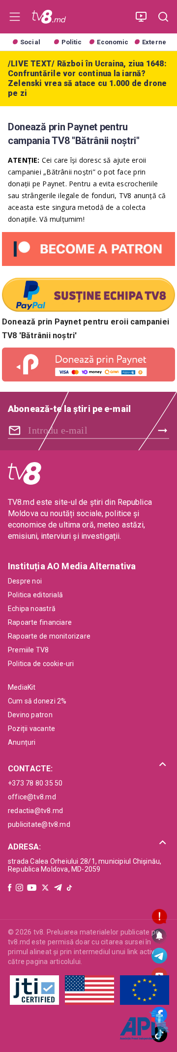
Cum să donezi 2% (37, 701)
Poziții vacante (31, 728)
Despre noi (25, 581)
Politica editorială (35, 595)
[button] (88, 764)
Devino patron (30, 715)
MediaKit (22, 687)
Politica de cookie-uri (41, 664)
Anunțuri (22, 742)
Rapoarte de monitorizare (49, 636)
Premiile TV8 (28, 650)
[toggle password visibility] (16, 430)
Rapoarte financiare (40, 622)
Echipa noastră (32, 609)
